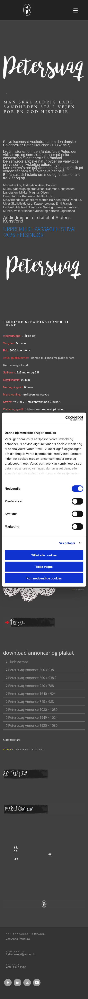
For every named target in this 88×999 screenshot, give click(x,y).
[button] (78, 10)
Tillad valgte (44, 566)
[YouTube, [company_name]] (36, 982)
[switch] (77, 501)
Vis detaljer (67, 543)
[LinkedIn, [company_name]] (17, 982)
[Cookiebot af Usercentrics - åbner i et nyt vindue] (65, 418)
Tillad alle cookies (44, 555)
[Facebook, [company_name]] (7, 982)
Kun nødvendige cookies (44, 578)
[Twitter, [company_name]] (27, 982)
